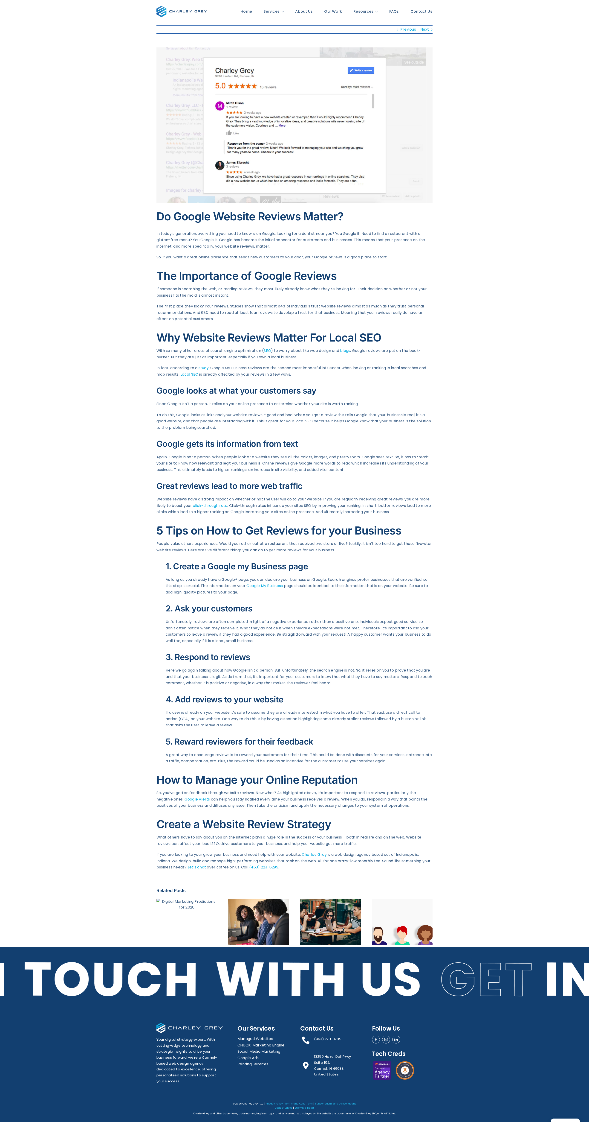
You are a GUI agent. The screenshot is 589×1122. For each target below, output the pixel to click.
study (204, 368)
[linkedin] (396, 1039)
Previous (408, 29)
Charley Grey (314, 854)
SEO (267, 350)
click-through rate (210, 505)
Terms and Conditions (299, 1103)
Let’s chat (197, 867)
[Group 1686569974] (181, 7)
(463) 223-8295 (263, 867)
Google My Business (264, 585)
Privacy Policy (274, 1103)
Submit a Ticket (304, 1108)
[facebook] (376, 1039)
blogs (345, 350)
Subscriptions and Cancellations (335, 1103)
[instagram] (386, 1039)
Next (424, 29)
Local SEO (189, 374)
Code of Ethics (283, 1108)
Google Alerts (197, 799)
